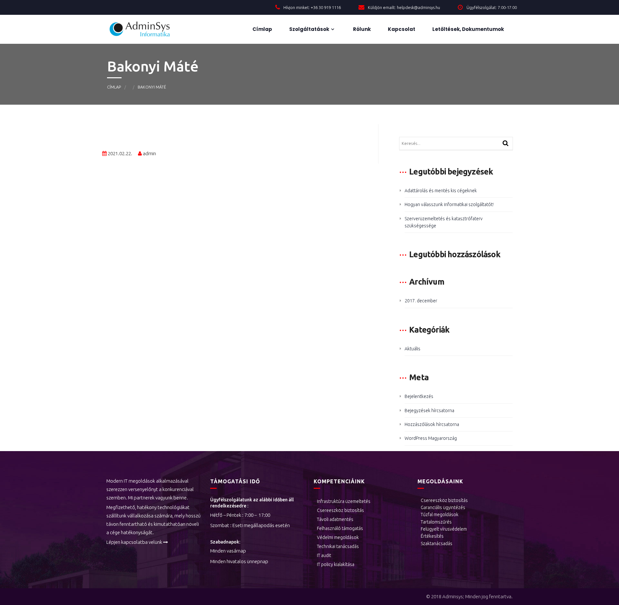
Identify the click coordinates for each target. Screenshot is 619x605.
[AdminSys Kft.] (145, 29)
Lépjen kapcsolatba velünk (134, 542)
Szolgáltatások (308, 29)
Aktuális (412, 348)
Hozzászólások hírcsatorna (432, 424)
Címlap (261, 29)
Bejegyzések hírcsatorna (429, 410)
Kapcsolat (401, 29)
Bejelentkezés (419, 396)
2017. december (421, 300)
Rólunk (361, 29)
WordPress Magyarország (431, 438)
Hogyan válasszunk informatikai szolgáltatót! (449, 204)
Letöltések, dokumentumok (467, 29)
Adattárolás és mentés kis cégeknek (441, 190)
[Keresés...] (505, 143)
